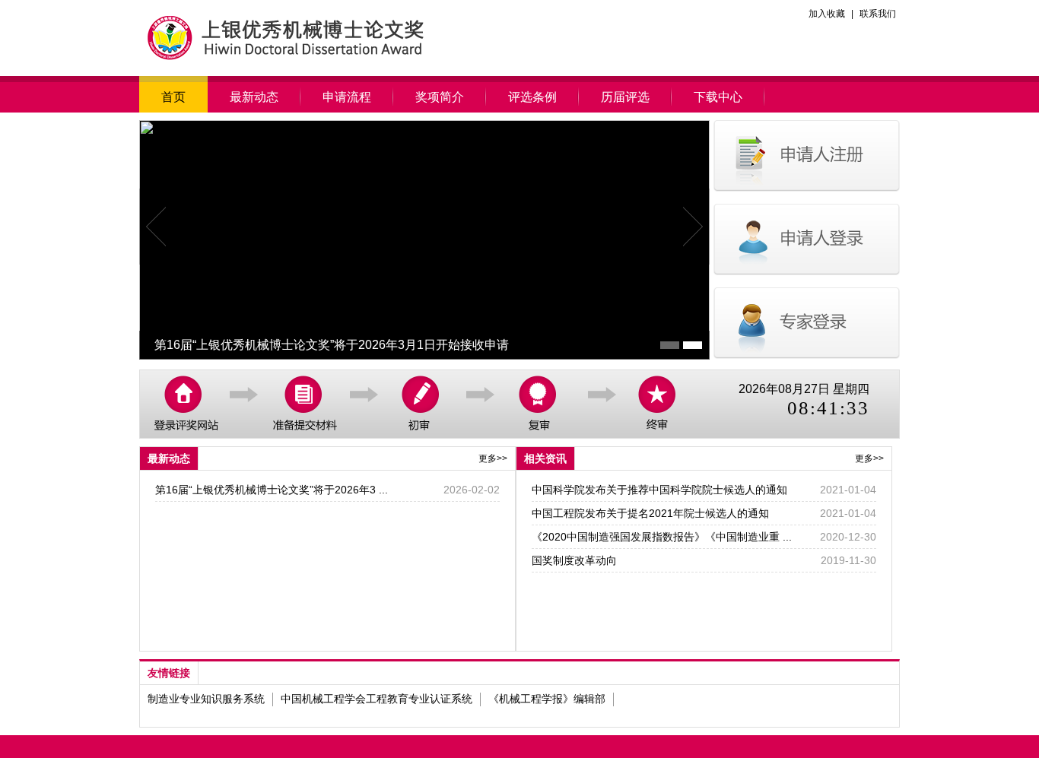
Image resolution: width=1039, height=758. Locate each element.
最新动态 (254, 96)
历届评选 (625, 96)
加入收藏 (827, 13)
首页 (173, 96)
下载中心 (718, 96)
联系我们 (877, 13)
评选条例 (532, 96)
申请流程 (346, 96)
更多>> (492, 458)
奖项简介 (439, 96)
